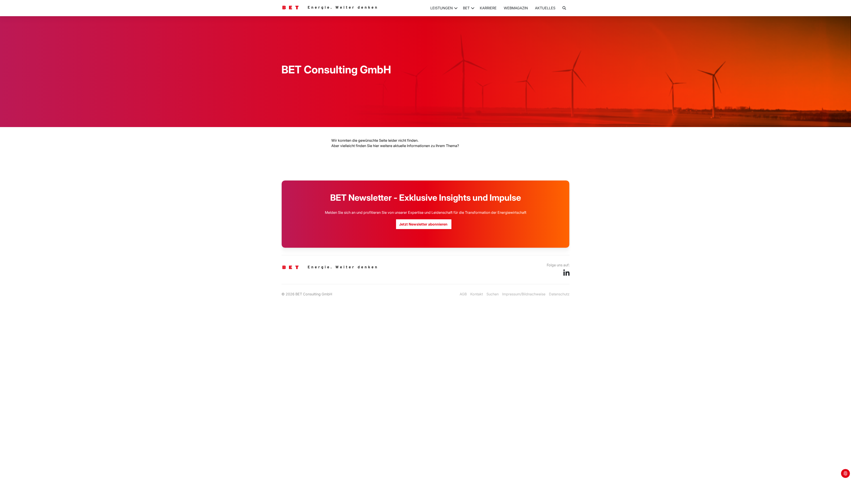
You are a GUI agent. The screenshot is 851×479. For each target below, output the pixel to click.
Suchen (492, 294)
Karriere (488, 8)
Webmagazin (516, 8)
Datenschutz (559, 294)
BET (466, 8)
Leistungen (441, 8)
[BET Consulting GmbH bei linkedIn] (566, 274)
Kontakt (476, 294)
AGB (463, 294)
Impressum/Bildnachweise (523, 294)
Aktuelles (545, 8)
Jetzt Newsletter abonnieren (423, 224)
